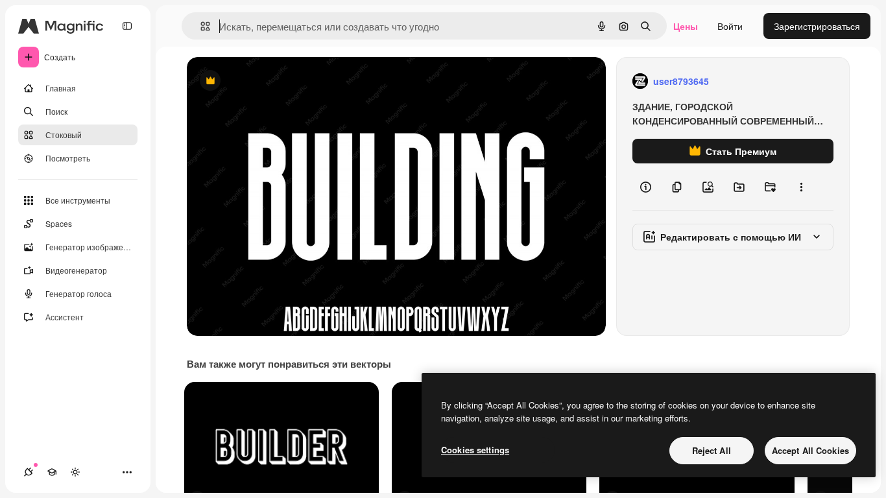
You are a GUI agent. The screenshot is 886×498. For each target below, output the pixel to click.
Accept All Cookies (810, 450)
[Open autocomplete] (200, 26)
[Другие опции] (801, 187)
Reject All (711, 450)
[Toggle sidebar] (127, 26)
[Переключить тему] (75, 472)
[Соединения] (28, 472)
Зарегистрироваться (817, 25)
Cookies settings (475, 450)
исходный (274, 81)
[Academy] (52, 472)
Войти (730, 25)
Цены (685, 25)
